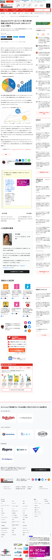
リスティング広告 (15, 506)
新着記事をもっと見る (44, 172)
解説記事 (46, 501)
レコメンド (3, 519)
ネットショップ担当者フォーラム (6, 6)
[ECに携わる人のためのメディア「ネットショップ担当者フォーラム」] (27, 552)
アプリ (24, 510)
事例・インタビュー (38, 511)
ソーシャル (25, 508)
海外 (10, 13)
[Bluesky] (42, 479)
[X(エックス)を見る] (39, 479)
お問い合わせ (30, 486)
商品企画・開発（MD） (5, 528)
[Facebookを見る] (36, 479)
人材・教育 (14, 528)
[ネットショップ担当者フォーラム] (7, 481)
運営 (24, 522)
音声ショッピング (15, 510)
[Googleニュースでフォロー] (45, 479)
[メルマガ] (25, 322)
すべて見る (44, 335)
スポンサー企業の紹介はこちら (40, 469)
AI (22, 13)
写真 (13, 519)
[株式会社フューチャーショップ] (8, 434)
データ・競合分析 (15, 517)
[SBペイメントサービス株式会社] (25, 418)
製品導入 (25, 1)
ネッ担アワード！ (24, 5)
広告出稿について (41, 5)
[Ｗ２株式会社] (36, 450)
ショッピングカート (5, 532)
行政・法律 (14, 534)
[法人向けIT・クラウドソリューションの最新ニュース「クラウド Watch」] (27, 549)
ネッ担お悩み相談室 (18, 5)
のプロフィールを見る (16, 271)
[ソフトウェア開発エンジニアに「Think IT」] (27, 545)
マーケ (13, 367)
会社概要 (29, 488)
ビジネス (20, 367)
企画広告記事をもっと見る (44, 272)
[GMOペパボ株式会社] (42, 434)
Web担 (8, 329)
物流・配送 (25, 525)
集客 (31, 13)
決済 (13, 532)
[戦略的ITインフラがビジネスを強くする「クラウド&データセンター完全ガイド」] (18, 545)
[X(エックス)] (25, 326)
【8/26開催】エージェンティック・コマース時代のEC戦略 (14, 41)
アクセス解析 (14, 515)
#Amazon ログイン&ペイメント (18, 149)
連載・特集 (3, 13)
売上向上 (3, 513)
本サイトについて (7, 486)
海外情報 (14, 13)
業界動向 (3, 534)
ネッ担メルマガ (30, 5)
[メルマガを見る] (33, 479)
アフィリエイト (25, 506)
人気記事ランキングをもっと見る (44, 113)
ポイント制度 (25, 517)
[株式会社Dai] (25, 434)
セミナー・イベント (38, 503)
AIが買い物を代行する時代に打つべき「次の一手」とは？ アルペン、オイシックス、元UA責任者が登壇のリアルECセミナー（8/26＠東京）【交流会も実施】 (39, 539)
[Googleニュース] (25, 330)
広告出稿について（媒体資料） (21, 486)
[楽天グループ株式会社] (8, 418)
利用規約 (40, 486)
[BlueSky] (29, 326)
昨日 (38, 34)
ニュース (7, 16)
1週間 (43, 34)
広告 (2, 510)
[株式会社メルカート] (21, 450)
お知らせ (36, 505)
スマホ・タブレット (4, 517)
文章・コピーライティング (16, 522)
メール (13, 508)
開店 (13, 530)
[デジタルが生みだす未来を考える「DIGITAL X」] (18, 556)
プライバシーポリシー (7, 488)
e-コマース (5, 367)
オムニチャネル (4, 530)
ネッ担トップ (3, 16)
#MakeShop (28, 149)
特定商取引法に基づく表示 (20, 488)
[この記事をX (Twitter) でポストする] (20, 160)
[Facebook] (29, 322)
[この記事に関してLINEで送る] (29, 160)
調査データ (37, 509)
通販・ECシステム (26, 532)
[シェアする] (17, 160)
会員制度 (13, 513)
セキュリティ (25, 528)
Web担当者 (17, 1)
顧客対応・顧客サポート (16, 525)
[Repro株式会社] (7, 450)
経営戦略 (28, 367)
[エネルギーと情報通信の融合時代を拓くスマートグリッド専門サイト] (18, 552)
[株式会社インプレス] (6, 552)
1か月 (48, 34)
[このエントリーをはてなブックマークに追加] (23, 160)
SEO (2, 508)
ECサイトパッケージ (26, 530)
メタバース (27, 13)
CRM (24, 513)
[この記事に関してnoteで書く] (26, 160)
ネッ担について (36, 5)
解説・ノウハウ (37, 507)
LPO (2, 515)
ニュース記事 (47, 503)
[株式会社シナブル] (7, 459)
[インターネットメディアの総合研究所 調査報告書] (18, 549)
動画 (24, 519)
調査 (24, 534)
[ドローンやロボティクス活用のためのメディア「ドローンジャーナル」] (27, 556)
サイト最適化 (25, 515)
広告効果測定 (4, 522)
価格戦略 (3, 525)
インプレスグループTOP (43, 488)
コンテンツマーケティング (39, 13)
